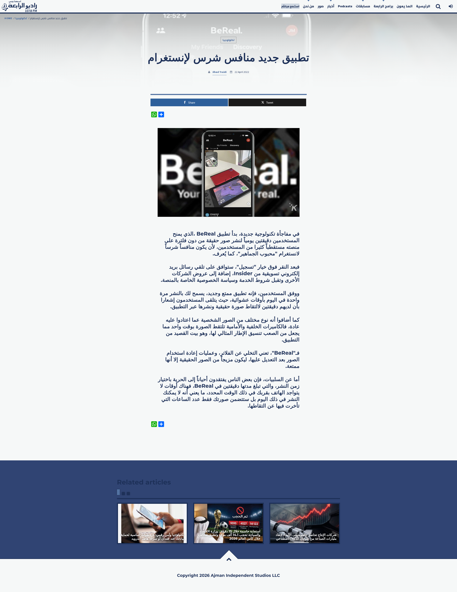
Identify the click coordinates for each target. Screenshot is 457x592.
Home (8, 18)
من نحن (308, 6)
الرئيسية (423, 6)
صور (321, 6)
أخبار (330, 6)
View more (152, 523)
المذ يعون (405, 6)
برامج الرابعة (383, 6)
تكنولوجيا (21, 18)
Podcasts (345, 6)
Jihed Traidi (219, 72)
